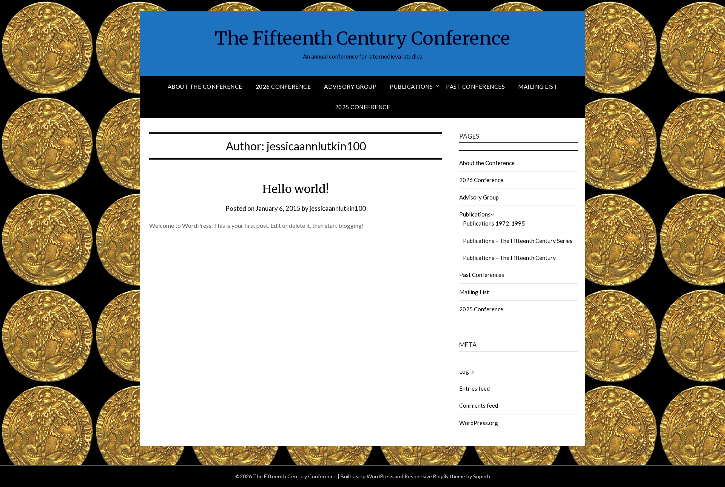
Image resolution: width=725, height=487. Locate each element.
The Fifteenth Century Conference (362, 38)
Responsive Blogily (426, 476)
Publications (411, 86)
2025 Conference (362, 107)
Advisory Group (350, 86)
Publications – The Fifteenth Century (509, 257)
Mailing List (537, 86)
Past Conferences (475, 86)
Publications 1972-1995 (494, 223)
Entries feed (474, 388)
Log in (467, 371)
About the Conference (205, 86)
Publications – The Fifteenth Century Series (517, 240)
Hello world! (295, 189)
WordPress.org (478, 422)
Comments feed (478, 405)
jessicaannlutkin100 (338, 208)
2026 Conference (283, 86)
